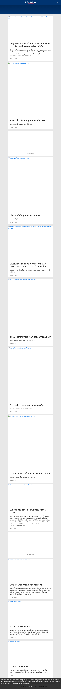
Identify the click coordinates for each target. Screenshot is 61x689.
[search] (58, 2)
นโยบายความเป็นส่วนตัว (11, 681)
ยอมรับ (30, 687)
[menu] (2, 2)
